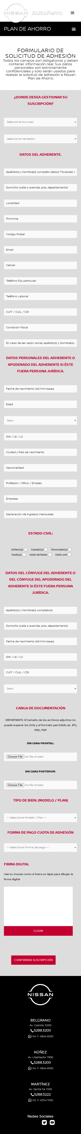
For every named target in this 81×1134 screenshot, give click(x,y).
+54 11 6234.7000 (42, 1100)
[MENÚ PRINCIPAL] (72, 13)
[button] (74, 29)
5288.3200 (42, 1030)
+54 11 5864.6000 (42, 1036)
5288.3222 (42, 1094)
